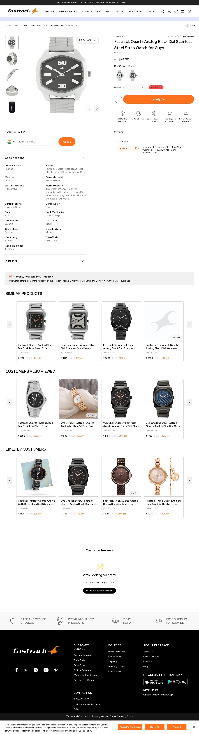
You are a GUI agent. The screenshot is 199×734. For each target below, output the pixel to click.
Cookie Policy (114, 671)
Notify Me (159, 99)
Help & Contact (151, 656)
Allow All (177, 726)
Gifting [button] (120, 11)
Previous (89, 109)
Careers (147, 661)
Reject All (154, 726)
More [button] (152, 11)
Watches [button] (49, 11)
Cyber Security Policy (121, 716)
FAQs (76, 709)
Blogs (146, 666)
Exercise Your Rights (84, 680)
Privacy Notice (100, 716)
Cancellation (114, 656)
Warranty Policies (116, 666)
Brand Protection (116, 651)
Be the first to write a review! (99, 590)
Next (97, 109)
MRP (116, 60)
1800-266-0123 (81, 699)
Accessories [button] (136, 11)
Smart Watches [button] (67, 11)
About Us (148, 651)
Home (9, 25)
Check (67, 141)
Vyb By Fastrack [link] (91, 11)
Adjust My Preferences (130, 726)
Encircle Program (82, 670)
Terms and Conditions (78, 716)
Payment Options (82, 655)
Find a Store (80, 665)
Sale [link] (108, 11)
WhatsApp (167, 694)
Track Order (80, 660)
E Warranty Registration (85, 675)
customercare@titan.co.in (87, 704)
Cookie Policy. (85, 730)
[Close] (194, 726)
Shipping (112, 661)
